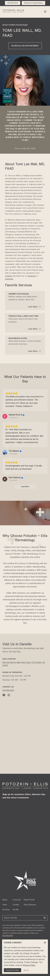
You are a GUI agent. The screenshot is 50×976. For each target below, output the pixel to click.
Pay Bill (15, 910)
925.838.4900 (8, 691)
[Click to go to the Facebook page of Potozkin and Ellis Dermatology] (3, 696)
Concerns (17, 900)
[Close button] (45, 942)
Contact (16, 905)
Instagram (9, 279)
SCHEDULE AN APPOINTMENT (25, 46)
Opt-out (26, 970)
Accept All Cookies (12, 970)
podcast (8, 276)
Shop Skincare (30, 905)
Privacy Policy (29, 965)
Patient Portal (29, 900)
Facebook (31, 276)
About (4, 900)
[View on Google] (4, 416)
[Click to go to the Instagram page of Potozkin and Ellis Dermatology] (8, 696)
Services (6, 910)
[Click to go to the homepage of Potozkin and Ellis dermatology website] (13, 11)
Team (4, 905)
